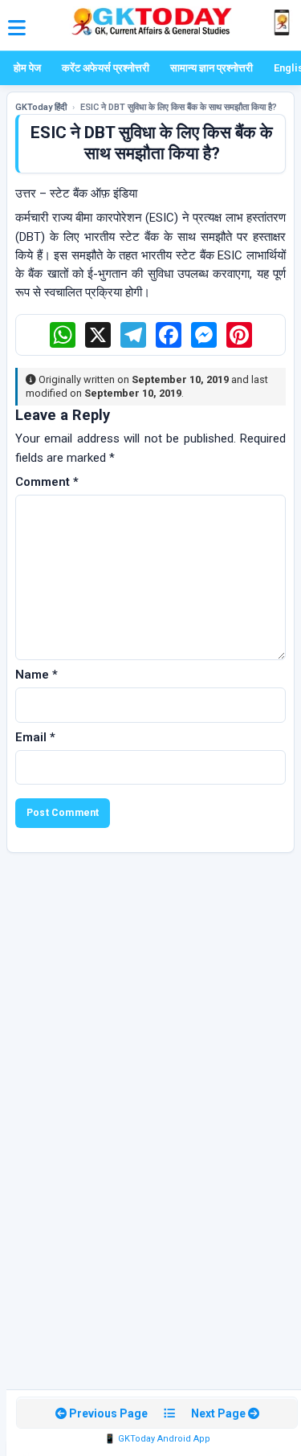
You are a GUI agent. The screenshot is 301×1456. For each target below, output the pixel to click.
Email (35, 737)
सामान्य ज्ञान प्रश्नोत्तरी (211, 68)
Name (36, 674)
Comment (47, 482)
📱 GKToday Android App (157, 1439)
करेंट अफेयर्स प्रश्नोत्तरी (105, 68)
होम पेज (27, 68)
